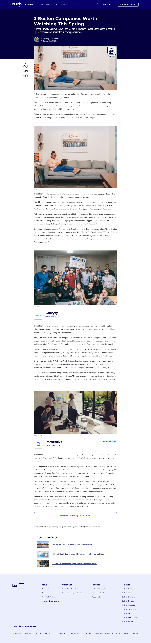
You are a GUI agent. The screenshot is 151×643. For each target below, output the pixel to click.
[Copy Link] (25, 71)
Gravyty (44, 94)
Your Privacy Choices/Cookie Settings (107, 633)
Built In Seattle (127, 621)
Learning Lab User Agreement (22, 633)
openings (71, 202)
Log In (111, 4)
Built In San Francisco (130, 617)
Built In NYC (126, 613)
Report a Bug (97, 597)
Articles (64, 4)
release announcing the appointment (55, 235)
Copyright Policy (60, 633)
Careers (45, 593)
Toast (38, 94)
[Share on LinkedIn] (25, 76)
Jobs (55, 4)
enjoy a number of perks (91, 496)
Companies (44, 4)
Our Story (46, 589)
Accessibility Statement (44, 633)
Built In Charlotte (128, 597)
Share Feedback (98, 593)
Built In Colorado (128, 605)
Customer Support (99, 589)
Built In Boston (127, 593)
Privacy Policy (74, 633)
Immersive (54, 442)
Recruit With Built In (70, 589)
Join (104, 4)
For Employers (127, 4)
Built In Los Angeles (129, 609)
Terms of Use (87, 633)
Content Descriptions (50, 601)
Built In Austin (127, 589)
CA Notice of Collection (131, 633)
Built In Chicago (128, 601)
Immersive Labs (58, 94)
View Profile (52, 317)
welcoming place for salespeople (47, 344)
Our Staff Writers (49, 597)
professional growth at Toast (53, 217)
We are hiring (111, 441)
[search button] (97, 4)
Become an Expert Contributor (74, 593)
